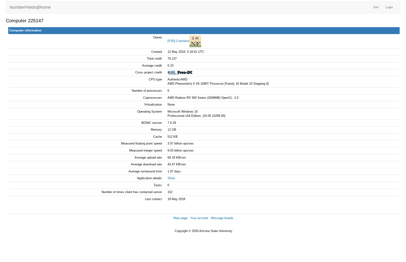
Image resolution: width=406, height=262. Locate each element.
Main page (180, 218)
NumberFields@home (30, 7)
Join (376, 7)
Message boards (222, 218)
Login (389, 7)
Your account (199, 218)
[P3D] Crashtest (178, 41)
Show (171, 178)
